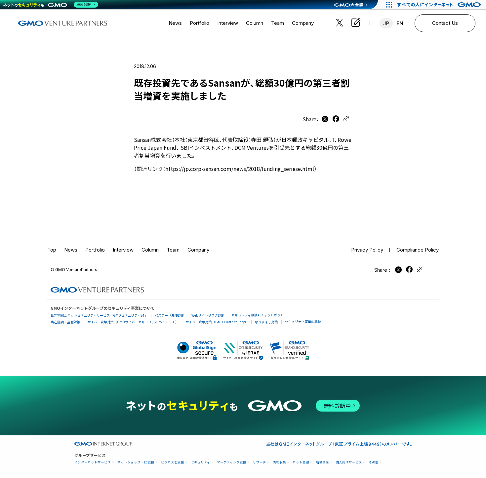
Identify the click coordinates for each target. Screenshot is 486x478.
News (175, 23)
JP (386, 23)
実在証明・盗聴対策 (65, 321)
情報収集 (279, 462)
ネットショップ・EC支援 (135, 462)
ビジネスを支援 (172, 462)
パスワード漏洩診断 (169, 315)
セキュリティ (200, 462)
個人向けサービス (349, 462)
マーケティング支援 (231, 462)
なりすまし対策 (266, 321)
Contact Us (445, 23)
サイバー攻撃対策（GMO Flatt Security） (216, 321)
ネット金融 (301, 462)
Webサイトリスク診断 (207, 315)
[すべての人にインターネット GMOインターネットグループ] (440, 4)
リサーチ (259, 462)
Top (51, 250)
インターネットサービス (92, 462)
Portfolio (199, 23)
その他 (374, 462)
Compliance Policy (417, 250)
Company (303, 23)
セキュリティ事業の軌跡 (303, 321)
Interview (227, 23)
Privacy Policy (367, 250)
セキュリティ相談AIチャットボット (257, 314)
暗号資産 (322, 462)
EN (399, 23)
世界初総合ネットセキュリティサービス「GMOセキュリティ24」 (99, 315)
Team (277, 23)
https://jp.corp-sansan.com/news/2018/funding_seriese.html (239, 169)
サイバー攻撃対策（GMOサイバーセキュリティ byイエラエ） (133, 321)
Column (254, 23)
